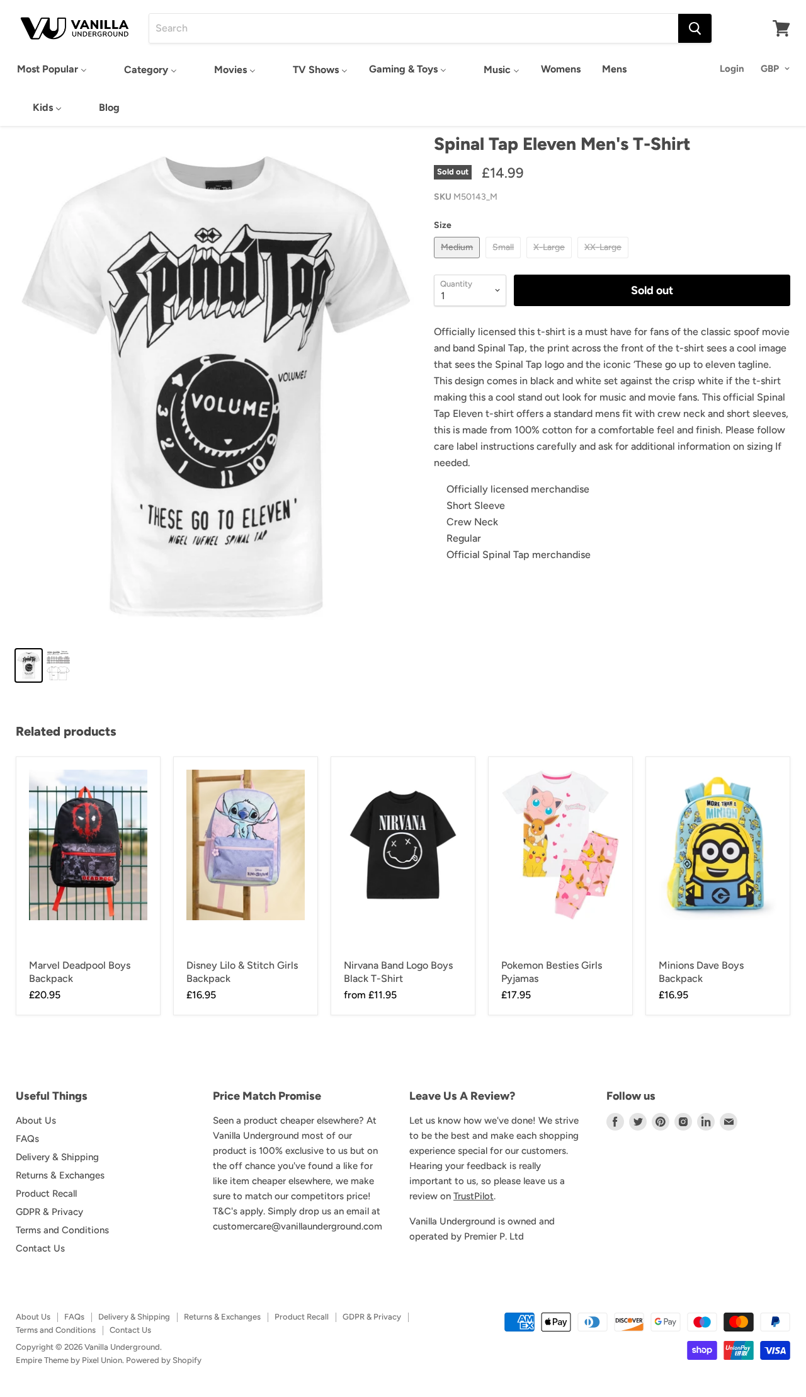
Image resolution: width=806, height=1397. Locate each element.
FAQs (27, 1138)
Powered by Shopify (164, 1360)
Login (732, 68)
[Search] (695, 28)
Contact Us (40, 1248)
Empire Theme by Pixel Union (69, 1360)
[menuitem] (52, 69)
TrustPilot (473, 1196)
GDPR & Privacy (49, 1211)
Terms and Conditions (62, 1230)
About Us (36, 1120)
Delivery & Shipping (57, 1157)
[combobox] (413, 28)
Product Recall (46, 1193)
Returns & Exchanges (60, 1175)
